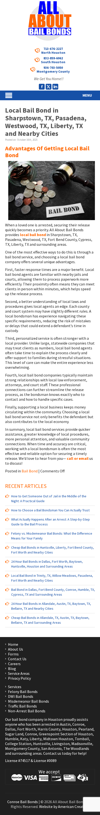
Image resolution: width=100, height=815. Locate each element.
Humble (11, 738)
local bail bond (33, 234)
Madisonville (81, 743)
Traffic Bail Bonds (22, 706)
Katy (24, 738)
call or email (78, 458)
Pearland (85, 729)
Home (13, 644)
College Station (18, 743)
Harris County (49, 729)
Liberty (35, 738)
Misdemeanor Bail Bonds (28, 701)
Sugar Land (14, 733)
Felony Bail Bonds (23, 691)
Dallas (10, 729)
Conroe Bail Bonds (22, 801)
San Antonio (51, 748)
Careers (14, 663)
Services (14, 686)
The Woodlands (76, 748)
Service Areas (19, 673)
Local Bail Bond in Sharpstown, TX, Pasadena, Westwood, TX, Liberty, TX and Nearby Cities (45, 122)
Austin (65, 724)
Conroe (78, 724)
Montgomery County (22, 748)
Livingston (61, 743)
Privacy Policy (19, 678)
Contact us (52, 753)
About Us (15, 649)
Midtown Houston (58, 738)
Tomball (82, 738)
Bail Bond (30, 471)
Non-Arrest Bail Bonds (26, 710)
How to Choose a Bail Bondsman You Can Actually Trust (50, 510)
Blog (12, 668)
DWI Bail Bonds (20, 696)
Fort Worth (26, 729)
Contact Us (17, 658)
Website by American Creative (63, 806)
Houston (69, 729)
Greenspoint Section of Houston (66, 733)
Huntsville (41, 743)
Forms (13, 654)
